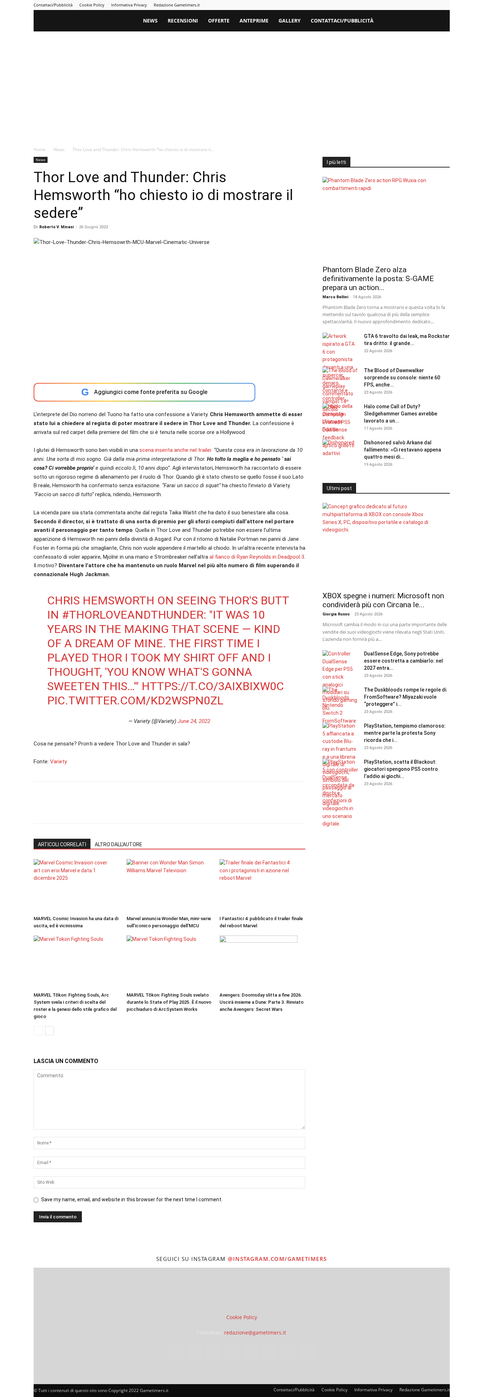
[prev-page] (38, 1030)
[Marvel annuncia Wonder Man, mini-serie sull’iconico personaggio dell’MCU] (169, 886)
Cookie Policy (91, 5)
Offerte (219, 20)
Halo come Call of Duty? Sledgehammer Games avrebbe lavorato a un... (400, 414)
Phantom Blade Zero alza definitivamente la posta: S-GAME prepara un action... (378, 278)
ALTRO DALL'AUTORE (118, 844)
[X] (432, 5)
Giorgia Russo (336, 614)
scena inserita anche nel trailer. (175, 450)
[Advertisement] (241, 85)
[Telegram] (409, 5)
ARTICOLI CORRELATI (62, 844)
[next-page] (49, 1030)
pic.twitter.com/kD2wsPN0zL (135, 700)
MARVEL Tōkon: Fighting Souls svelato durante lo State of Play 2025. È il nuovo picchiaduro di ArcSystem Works (169, 1002)
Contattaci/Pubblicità (53, 5)
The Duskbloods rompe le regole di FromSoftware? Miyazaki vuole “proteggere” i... (405, 697)
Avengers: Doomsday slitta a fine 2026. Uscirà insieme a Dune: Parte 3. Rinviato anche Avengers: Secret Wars (262, 1002)
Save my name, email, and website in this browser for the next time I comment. (131, 1199)
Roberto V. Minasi (56, 227)
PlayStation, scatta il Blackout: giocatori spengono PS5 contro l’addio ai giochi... (401, 769)
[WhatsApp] (90, 809)
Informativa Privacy (129, 5)
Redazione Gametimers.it (177, 5)
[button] (441, 21)
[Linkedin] (385, 5)
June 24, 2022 (194, 721)
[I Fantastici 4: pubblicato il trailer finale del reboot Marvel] (262, 886)
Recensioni (183, 20)
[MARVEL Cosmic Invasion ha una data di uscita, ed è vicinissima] (76, 886)
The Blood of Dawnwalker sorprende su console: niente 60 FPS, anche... (402, 378)
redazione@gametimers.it (255, 1332)
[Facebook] (361, 5)
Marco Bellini (335, 297)
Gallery (290, 20)
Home (40, 149)
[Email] (123, 809)
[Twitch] (420, 5)
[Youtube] (444, 5)
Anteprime (254, 20)
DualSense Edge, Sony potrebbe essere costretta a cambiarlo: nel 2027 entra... (403, 661)
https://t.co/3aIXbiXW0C (213, 686)
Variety (58, 761)
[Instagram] (373, 5)
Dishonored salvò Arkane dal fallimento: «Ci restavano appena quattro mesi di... (402, 450)
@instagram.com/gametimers (277, 1258)
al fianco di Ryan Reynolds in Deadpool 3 (257, 557)
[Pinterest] (397, 5)
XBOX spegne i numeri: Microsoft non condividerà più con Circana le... (383, 600)
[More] (156, 809)
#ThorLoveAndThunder (132, 615)
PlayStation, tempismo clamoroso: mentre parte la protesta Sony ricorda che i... (405, 733)
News (150, 20)
